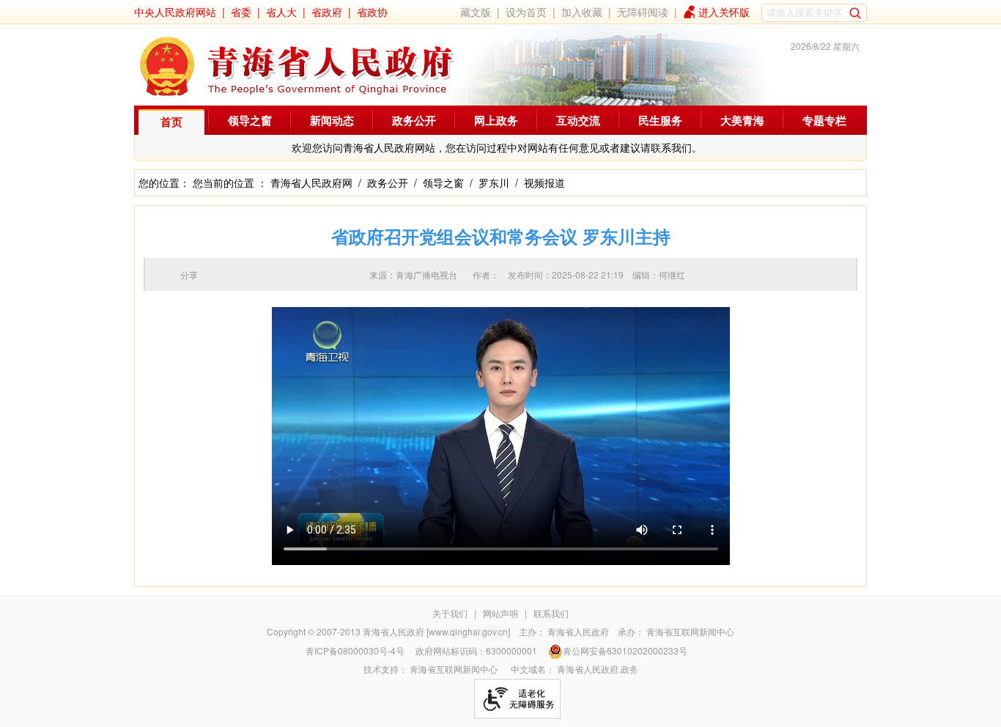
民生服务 (660, 120)
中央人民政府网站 (175, 11)
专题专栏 (824, 120)
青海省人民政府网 (311, 182)
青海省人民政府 (578, 631)
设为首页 (526, 11)
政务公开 (414, 120)
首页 (171, 122)
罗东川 (494, 182)
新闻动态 (332, 120)
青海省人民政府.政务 (597, 669)
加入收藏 (581, 11)
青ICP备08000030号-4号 (355, 650)
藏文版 (475, 11)
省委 (241, 11)
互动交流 (578, 120)
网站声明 (500, 613)
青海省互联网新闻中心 (690, 631)
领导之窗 (250, 120)
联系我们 (551, 613)
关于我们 (450, 613)
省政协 (372, 11)
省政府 (326, 11)
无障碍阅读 (642, 11)
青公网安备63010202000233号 (625, 650)
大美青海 (742, 120)
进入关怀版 (724, 11)
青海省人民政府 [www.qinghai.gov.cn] (436, 631)
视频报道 (544, 182)
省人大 (281, 11)
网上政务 (496, 120)
